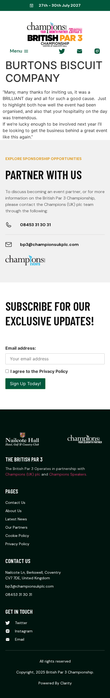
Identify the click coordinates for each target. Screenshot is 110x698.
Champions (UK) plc (22, 474)
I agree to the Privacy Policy (39, 371)
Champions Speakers (67, 474)
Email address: (20, 348)
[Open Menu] (26, 51)
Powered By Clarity (55, 683)
